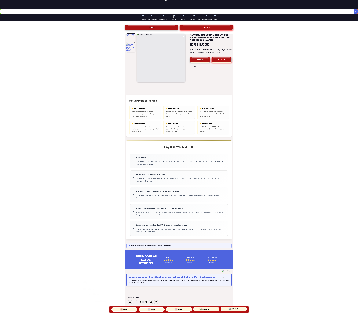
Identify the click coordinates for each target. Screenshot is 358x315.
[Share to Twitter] (130, 302)
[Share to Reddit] (151, 302)
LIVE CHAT (235, 308)
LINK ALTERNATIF (207, 308)
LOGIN (151, 27)
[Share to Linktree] (140, 302)
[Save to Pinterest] (145, 302)
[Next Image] (183, 58)
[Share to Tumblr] (156, 302)
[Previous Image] (138, 58)
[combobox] (177, 11)
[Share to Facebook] (135, 302)
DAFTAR (206, 27)
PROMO (125, 309)
